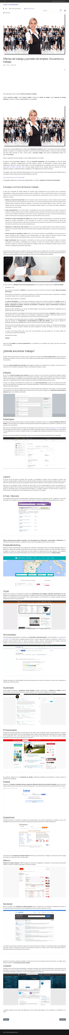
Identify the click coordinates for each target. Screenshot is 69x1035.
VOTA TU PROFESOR (10, 4)
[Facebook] (58, 69)
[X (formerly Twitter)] (65, 70)
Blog (8, 65)
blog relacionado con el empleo (54, 428)
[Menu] (65, 11)
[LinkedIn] (61, 69)
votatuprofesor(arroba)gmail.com (58, 1)
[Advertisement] (34, 82)
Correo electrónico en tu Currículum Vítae (13, 177)
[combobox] (50, 10)
